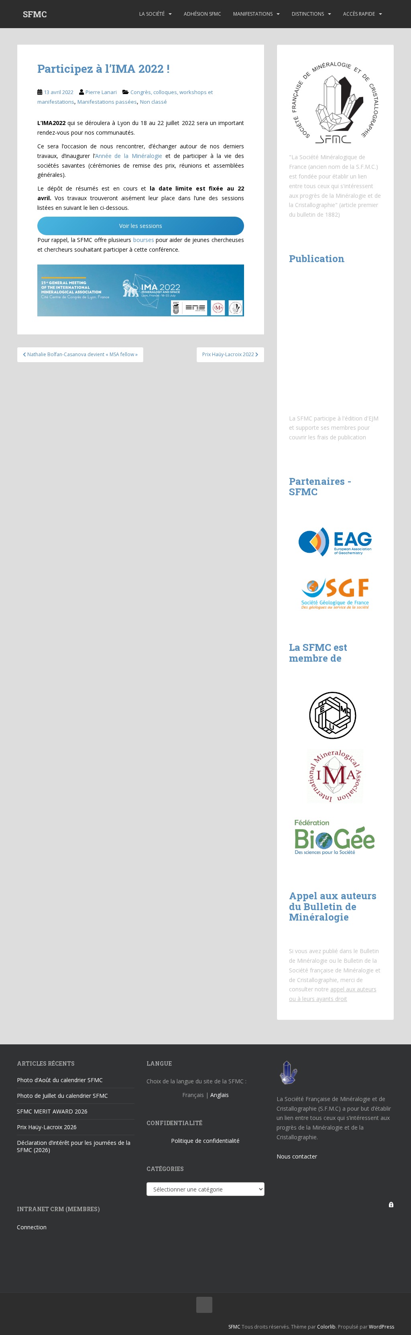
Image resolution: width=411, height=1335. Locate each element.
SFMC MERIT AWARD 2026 (52, 1111)
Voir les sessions (140, 226)
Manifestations (253, 13)
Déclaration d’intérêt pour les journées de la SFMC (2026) (73, 1146)
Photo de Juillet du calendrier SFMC (62, 1095)
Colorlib (326, 1326)
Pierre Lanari (101, 92)
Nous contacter (297, 1156)
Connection (32, 1227)
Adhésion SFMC (202, 13)
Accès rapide (359, 13)
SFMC (35, 14)
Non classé (153, 101)
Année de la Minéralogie (128, 156)
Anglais (219, 1095)
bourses (143, 240)
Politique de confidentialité (205, 1140)
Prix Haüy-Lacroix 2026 (47, 1127)
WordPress (381, 1326)
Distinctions (308, 13)
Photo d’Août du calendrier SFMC (60, 1080)
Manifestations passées (107, 101)
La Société (152, 13)
